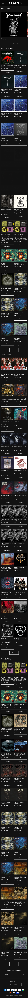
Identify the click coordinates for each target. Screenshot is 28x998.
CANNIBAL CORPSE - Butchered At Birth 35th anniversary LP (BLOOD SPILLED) (19, 373)
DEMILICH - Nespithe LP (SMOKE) (6, 615)
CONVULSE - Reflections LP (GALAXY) (20, 615)
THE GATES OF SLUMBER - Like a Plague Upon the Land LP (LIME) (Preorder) (20, 902)
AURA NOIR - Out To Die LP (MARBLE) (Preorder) (7, 779)
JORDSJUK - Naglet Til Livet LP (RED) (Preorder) (7, 187)
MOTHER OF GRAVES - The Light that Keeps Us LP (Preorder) (6, 952)
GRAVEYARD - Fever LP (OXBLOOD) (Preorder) (19, 264)
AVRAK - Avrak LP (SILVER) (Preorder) (6, 90)
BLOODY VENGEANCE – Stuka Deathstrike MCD (7, 496)
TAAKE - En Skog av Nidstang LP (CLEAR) (20, 520)
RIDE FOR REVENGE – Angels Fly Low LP (20, 471)
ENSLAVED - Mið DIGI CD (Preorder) (6, 137)
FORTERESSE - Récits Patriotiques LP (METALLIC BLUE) (6, 472)
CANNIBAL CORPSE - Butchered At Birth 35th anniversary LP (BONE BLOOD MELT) (7, 373)
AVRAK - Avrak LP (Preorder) (20, 65)
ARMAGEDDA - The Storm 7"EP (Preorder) (19, 210)
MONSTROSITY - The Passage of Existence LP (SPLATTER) (20, 398)
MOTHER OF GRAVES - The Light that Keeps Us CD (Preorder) (19, 927)
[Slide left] (10, 43)
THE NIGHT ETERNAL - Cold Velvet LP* (7, 447)
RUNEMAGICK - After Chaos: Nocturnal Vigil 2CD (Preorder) (7, 827)
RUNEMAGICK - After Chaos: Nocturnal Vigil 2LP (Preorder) (20, 288)
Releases (3, 39)
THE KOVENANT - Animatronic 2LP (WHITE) (19, 591)
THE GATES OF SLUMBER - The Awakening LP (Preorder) (7, 901)
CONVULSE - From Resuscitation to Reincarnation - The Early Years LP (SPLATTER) (6, 640)
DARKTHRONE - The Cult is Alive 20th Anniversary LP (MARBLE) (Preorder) (6, 754)
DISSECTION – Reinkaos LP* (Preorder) (20, 137)
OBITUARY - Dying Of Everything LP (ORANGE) (6, 568)
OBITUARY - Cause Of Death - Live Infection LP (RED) (7, 591)
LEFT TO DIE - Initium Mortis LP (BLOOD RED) (20, 422)
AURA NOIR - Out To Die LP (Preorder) (20, 779)
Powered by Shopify (18, 995)
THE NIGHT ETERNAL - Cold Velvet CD (20, 447)
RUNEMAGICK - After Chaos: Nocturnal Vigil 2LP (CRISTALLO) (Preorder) (7, 313)
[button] (3, 3)
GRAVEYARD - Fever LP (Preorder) (6, 264)
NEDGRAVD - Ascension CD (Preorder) (7, 66)
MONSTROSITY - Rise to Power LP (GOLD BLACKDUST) (7, 398)
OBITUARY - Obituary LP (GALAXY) (19, 568)
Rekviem (12, 995)
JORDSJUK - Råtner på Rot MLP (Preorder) (19, 163)
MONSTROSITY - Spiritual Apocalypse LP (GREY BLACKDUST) (6, 423)
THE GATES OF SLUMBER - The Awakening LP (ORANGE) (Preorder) (20, 877)
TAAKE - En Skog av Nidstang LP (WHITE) (7, 544)
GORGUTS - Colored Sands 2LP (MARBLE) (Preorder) (6, 287)
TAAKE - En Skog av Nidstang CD (7, 520)
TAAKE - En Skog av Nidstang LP (20, 544)
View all (14, 350)
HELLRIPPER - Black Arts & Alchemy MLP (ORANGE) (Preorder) (19, 729)
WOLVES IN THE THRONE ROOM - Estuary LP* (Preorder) (19, 187)
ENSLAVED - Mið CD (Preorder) (18, 114)
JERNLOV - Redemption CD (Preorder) (7, 337)
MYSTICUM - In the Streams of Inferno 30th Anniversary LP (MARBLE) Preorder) (20, 754)
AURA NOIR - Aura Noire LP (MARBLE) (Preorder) (7, 803)
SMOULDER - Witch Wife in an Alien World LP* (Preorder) (20, 338)
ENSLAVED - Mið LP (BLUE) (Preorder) (6, 114)
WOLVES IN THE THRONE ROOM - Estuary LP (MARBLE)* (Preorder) (6, 211)
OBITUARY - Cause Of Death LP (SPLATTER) (20, 496)
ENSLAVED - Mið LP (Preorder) (18, 90)
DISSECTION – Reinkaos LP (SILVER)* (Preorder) (6, 163)
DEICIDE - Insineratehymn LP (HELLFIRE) (20, 639)
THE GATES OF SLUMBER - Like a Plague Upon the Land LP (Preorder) (7, 927)
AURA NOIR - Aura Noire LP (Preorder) (20, 803)
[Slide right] (17, 43)
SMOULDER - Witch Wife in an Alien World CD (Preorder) (20, 951)
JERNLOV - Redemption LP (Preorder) (19, 312)
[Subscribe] (23, 974)
